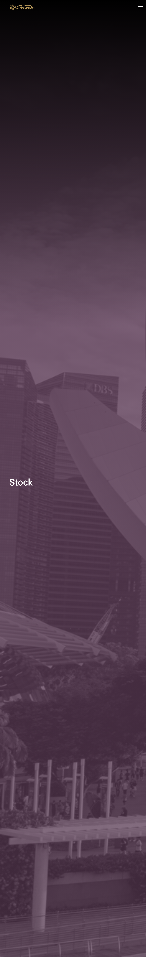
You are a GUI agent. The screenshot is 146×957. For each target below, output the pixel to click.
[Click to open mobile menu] (140, 7)
